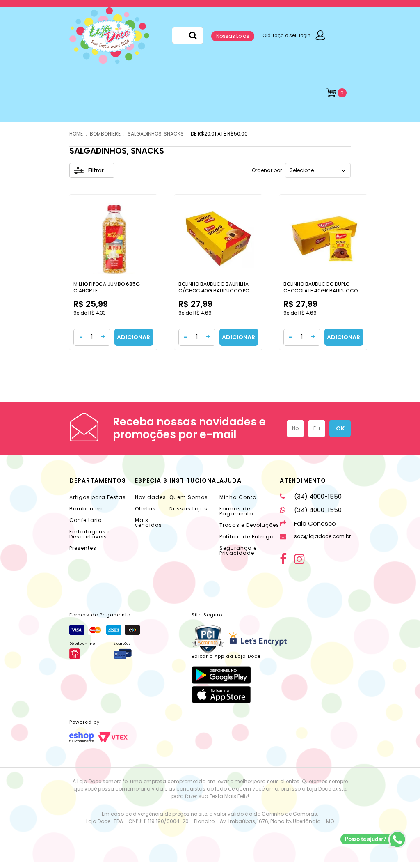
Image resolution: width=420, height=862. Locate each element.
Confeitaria (85, 520)
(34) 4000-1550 (318, 496)
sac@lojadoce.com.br (322, 536)
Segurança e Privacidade (238, 550)
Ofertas (145, 508)
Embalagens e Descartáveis (90, 534)
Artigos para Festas (97, 497)
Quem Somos (188, 497)
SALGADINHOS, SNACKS (156, 133)
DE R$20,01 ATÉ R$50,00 (219, 133)
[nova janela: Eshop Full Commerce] (81, 737)
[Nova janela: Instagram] (299, 559)
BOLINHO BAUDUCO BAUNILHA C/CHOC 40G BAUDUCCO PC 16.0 (213, 290)
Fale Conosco (315, 523)
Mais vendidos (148, 523)
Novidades (150, 497)
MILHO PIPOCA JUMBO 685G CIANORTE (106, 287)
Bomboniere (86, 508)
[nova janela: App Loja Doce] (226, 675)
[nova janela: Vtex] (113, 737)
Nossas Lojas (232, 35)
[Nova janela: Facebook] (283, 559)
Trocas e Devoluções (249, 525)
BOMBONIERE (105, 133)
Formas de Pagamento (236, 511)
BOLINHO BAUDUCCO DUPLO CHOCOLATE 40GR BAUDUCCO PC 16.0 (320, 290)
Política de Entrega (246, 536)
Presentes (82, 548)
